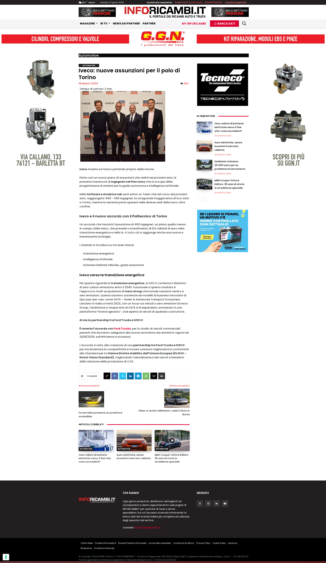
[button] (244, 23)
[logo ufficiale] (97, 500)
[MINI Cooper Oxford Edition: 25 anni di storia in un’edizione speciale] (172, 440)
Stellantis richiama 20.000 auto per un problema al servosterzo (229, 165)
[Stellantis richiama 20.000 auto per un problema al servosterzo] (204, 165)
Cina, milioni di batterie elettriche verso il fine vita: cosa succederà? (95, 458)
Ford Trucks (122, 329)
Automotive (89, 55)
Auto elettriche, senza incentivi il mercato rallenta (134, 456)
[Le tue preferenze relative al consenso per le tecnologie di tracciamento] (6, 557)
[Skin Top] (163, 39)
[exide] (222, 231)
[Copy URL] (107, 376)
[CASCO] (97, 12)
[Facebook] (114, 376)
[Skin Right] (288, 106)
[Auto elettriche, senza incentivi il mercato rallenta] (134, 440)
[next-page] (204, 199)
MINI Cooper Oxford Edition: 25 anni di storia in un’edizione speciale (172, 458)
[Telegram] (138, 376)
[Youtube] (225, 503)
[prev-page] (199, 199)
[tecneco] (222, 85)
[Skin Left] (38, 106)
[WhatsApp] (146, 376)
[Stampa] (161, 376)
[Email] (153, 376)
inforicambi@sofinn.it (147, 527)
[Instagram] (208, 503)
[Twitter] (122, 376)
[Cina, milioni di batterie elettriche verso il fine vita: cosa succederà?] (96, 440)
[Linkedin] (130, 376)
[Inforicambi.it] (165, 12)
